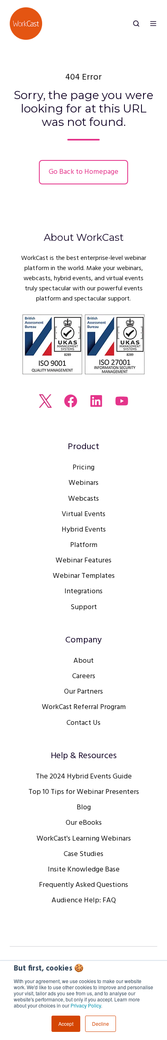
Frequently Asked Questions (83, 885)
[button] (136, 23)
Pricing (83, 468)
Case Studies (83, 854)
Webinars (83, 483)
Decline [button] (100, 1023)
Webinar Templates (84, 576)
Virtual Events (83, 514)
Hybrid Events (84, 530)
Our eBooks (84, 823)
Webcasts (83, 499)
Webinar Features (83, 560)
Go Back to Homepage (83, 172)
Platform (83, 545)
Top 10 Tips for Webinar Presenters (83, 792)
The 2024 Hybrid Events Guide (84, 777)
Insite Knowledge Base (84, 870)
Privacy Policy (86, 1005)
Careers (83, 676)
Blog (84, 807)
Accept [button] (65, 1023)
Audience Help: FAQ (83, 900)
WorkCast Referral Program (84, 707)
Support (84, 607)
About (83, 661)
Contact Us (83, 723)
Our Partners (83, 692)
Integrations (83, 591)
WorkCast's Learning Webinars (83, 839)
